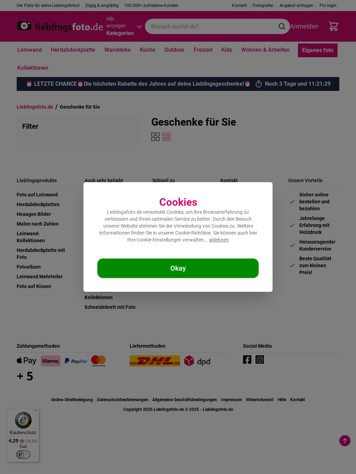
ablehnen (219, 240)
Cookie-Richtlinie (193, 233)
